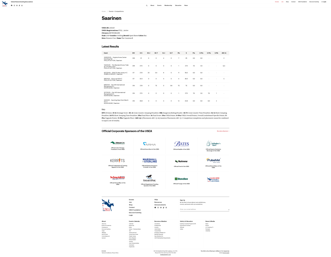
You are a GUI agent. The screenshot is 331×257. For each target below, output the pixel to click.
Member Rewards (158, 234)
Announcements (160, 205)
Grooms (156, 227)
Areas (103, 230)
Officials (182, 227)
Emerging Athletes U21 (159, 232)
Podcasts (207, 229)
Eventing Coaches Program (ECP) (188, 223)
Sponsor (104, 238)
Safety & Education (186, 221)
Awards (131, 241)
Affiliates (104, 232)
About (104, 221)
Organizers (131, 246)
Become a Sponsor (222, 131)
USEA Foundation (302, 1)
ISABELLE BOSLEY (110, 74)
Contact (293, 1)
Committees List (106, 236)
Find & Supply (226, 252)
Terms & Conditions (106, 252)
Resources (158, 202)
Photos (207, 225)
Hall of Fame (105, 234)
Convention (157, 223)
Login (324, 1)
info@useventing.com (165, 254)
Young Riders (157, 230)
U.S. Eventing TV (209, 227)
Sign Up (182, 200)
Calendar (131, 223)
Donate (277, 1)
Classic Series (132, 236)
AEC (130, 230)
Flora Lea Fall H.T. (116, 78)
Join (282, 1)
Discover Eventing (314, 1)
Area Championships (134, 243)
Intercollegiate (132, 238)
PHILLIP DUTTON (110, 60)
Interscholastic (132, 239)
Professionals (157, 225)
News (206, 223)
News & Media (210, 221)
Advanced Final (132, 232)
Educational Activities (185, 225)
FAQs (156, 199)
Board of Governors (106, 225)
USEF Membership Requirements (162, 238)
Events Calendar (134, 221)
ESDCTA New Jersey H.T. (119, 72)
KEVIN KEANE (108, 88)
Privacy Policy (115, 252)
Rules (130, 227)
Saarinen (119, 60)
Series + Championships (135, 229)
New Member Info (158, 236)
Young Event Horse (133, 234)
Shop (287, 1)
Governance (105, 227)
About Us (104, 223)
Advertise (207, 230)
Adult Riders (157, 229)
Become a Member (160, 221)
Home (104, 11)
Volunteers (131, 245)
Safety (181, 229)
